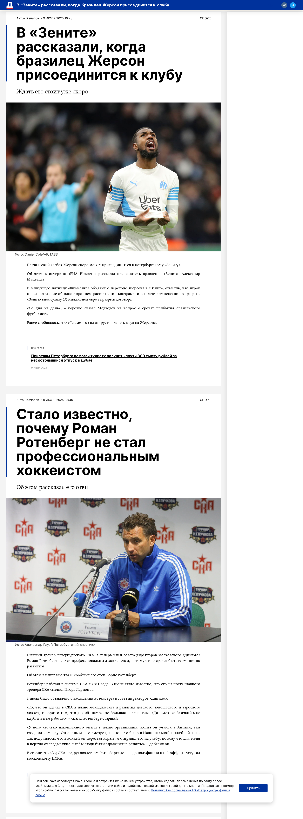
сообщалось (48, 323)
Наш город (37, 348)
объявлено (60, 698)
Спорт (205, 18)
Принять (253, 788)
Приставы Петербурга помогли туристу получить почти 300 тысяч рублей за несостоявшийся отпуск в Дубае (104, 358)
